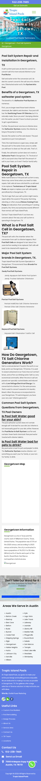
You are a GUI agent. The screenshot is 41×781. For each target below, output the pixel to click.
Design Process (9, 719)
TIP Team (7, 736)
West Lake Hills (30, 650)
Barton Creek (11, 616)
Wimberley (28, 657)
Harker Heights (12, 647)
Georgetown (10, 43)
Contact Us (7, 732)
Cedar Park (10, 635)
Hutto (8, 650)
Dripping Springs (12, 638)
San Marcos (29, 644)
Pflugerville (28, 635)
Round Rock (29, 638)
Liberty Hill (28, 629)
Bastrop (9, 619)
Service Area (8, 728)
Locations (7, 741)
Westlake (28, 653)
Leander (27, 625)
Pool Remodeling (10, 714)
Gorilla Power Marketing (17, 693)
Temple (27, 647)
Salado (27, 641)
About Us (6, 723)
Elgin (8, 641)
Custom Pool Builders (11, 710)
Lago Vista (28, 616)
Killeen (8, 660)
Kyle (26, 613)
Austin (8, 613)
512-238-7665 (20, 2)
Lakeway (27, 622)
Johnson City (11, 653)
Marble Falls (28, 632)
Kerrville (9, 657)
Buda (8, 629)
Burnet (8, 632)
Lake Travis (28, 619)
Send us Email (14, 756)
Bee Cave (10, 622)
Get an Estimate (20, 5)
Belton (8, 625)
